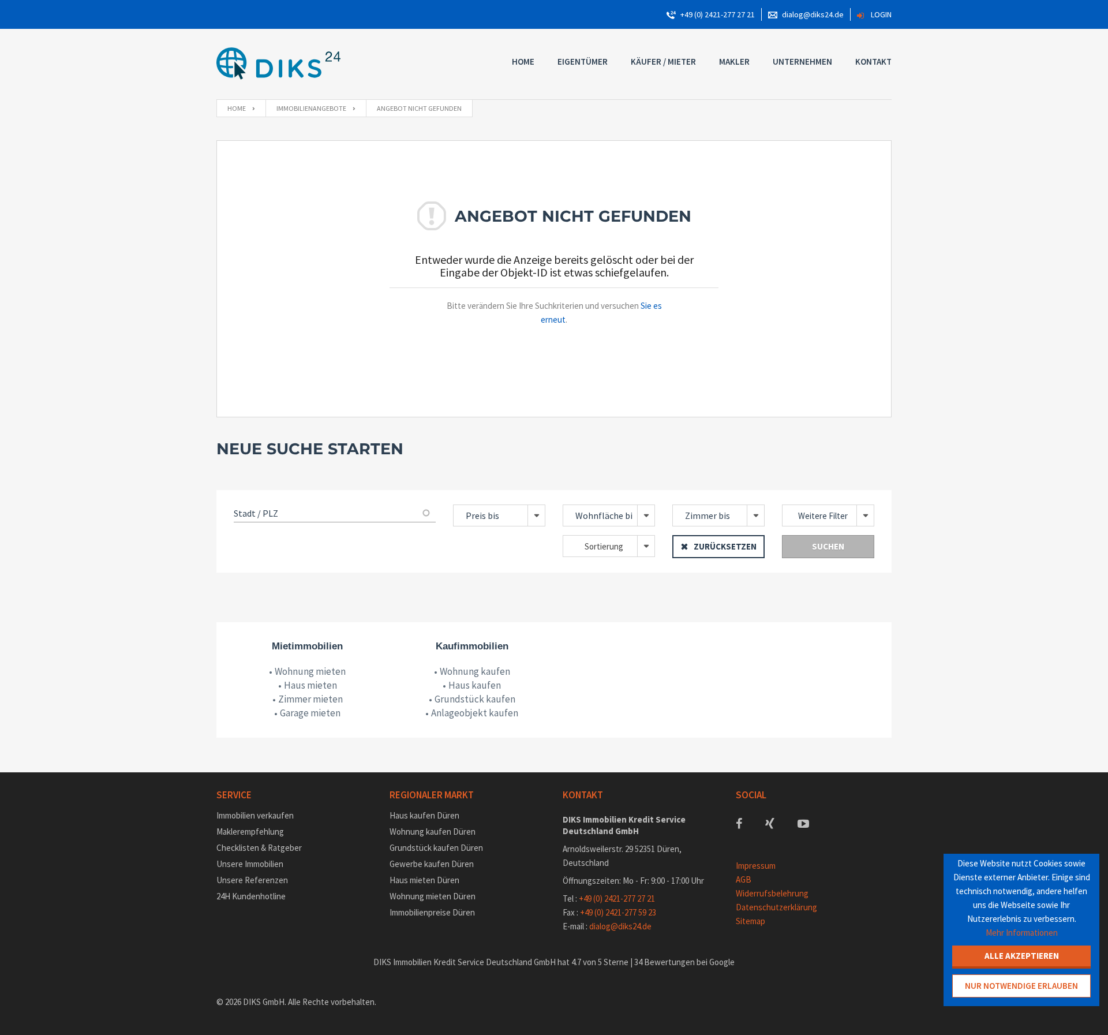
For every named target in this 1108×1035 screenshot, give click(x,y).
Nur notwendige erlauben (1021, 985)
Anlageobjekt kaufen (474, 713)
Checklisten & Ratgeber (259, 847)
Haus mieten (310, 685)
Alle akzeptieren (1022, 955)
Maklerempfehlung (250, 831)
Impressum (756, 865)
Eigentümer (582, 61)
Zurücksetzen (725, 546)
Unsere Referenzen (252, 880)
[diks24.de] (278, 64)
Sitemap (750, 921)
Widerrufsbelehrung (772, 893)
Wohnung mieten (310, 671)
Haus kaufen (474, 685)
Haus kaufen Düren (424, 815)
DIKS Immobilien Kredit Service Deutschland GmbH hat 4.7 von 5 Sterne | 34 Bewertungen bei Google (554, 961)
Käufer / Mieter (663, 61)
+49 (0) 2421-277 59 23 (618, 912)
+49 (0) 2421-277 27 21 (717, 14)
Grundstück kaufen (475, 699)
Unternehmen (802, 61)
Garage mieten (310, 713)
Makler (734, 61)
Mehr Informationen (1022, 932)
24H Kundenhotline (251, 896)
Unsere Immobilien (249, 863)
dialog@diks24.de (813, 14)
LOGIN (881, 14)
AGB (743, 879)
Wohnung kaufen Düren (433, 831)
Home (523, 61)
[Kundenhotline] (671, 14)
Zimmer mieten (310, 699)
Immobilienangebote (311, 108)
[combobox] (499, 515)
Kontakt (873, 61)
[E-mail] (772, 14)
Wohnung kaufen (475, 671)
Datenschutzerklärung (776, 907)
